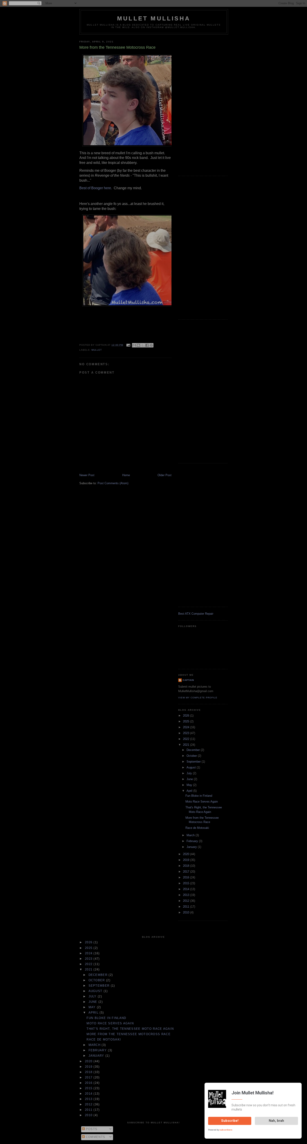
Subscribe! (229, 1121)
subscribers (225, 1130)
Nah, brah (276, 1121)
